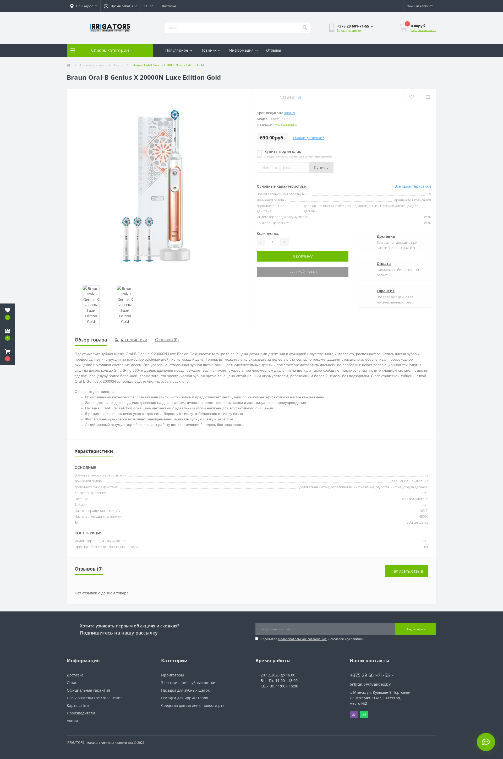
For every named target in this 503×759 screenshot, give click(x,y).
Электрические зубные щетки (188, 682)
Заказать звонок (349, 30)
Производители (81, 713)
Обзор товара (91, 340)
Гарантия (386, 290)
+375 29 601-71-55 (334, 43)
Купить (321, 167)
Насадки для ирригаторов (184, 697)
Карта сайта (78, 705)
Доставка (169, 6)
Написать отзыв (407, 571)
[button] (83, 6)
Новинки (208, 50)
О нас (148, 6)
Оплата (384, 263)
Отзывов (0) (167, 340)
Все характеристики (413, 186)
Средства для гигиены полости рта (193, 705)
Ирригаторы (172, 675)
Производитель (92, 65)
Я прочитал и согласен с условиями (312, 639)
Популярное (176, 50)
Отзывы (273, 50)
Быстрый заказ (273, 271)
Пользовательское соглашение (302, 639)
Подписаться (416, 629)
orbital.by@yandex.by (370, 684)
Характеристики (131, 340)
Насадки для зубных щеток (185, 690)
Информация (241, 50)
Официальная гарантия (88, 690)
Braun (118, 65)
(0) (299, 97)
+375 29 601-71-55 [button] (370, 675)
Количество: (268, 233)
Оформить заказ (423, 30)
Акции (72, 720)
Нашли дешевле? (308, 137)
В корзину (273, 256)
